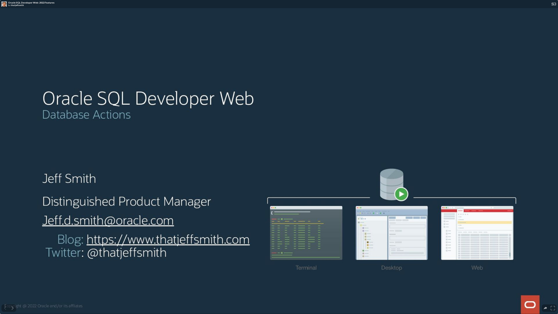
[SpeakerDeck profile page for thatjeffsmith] (4, 4)
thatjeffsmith (17, 5)
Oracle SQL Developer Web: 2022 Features (31, 2)
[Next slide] (12, 308)
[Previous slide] (5, 308)
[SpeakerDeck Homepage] (553, 4)
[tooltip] (545, 308)
